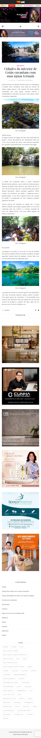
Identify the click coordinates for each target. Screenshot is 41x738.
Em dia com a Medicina (9, 600)
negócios (6, 702)
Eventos (4, 609)
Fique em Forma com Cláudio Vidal (13, 613)
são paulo (7, 714)
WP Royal (25, 734)
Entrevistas (5, 604)
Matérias (20, 65)
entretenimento (9, 678)
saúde (35, 706)
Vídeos (4, 635)
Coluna (4, 587)
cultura (25, 670)
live (31, 690)
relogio (26, 706)
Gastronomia (8, 686)
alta (21, 647)
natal (30, 698)
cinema (5, 670)
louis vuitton (8, 694)
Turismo (30, 714)
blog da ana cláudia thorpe (13, 666)
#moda (5, 647)
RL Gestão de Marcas (26, 732)
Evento (21, 678)
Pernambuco (28, 702)
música (22, 698)
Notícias (4, 626)
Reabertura (7, 706)
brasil (30, 666)
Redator (7, 310)
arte (18, 658)
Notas (4, 622)
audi (25, 658)
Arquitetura (8, 658)
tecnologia (18, 714)
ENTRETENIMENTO (29, 5)
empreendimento (20, 674)
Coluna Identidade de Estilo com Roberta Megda (18, 596)
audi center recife (10, 662)
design (33, 670)
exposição (25, 682)
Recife (17, 706)
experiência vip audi (10, 682)
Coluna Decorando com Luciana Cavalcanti (15, 591)
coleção (15, 670)
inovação (28, 686)
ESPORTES (19, 5)
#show (14, 647)
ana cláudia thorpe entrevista (15, 654)
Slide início (5, 631)
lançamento (21, 690)
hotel (19, 686)
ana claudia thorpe (10, 651)
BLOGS (38, 5)
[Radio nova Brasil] (20, 37)
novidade (17, 702)
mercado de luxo (9, 698)
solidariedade (8, 710)
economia (6, 674)
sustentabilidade (24, 710)
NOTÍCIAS (11, 5)
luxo (19, 694)
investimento (8, 690)
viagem (5, 718)
